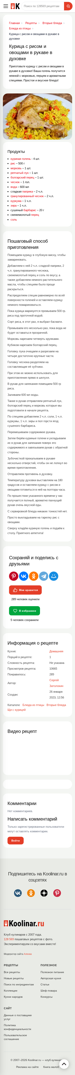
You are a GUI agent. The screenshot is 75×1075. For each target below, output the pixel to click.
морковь (16, 168)
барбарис (29, 210)
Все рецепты (12, 972)
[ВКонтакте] (23, 576)
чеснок (15, 182)
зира (14, 205)
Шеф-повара (49, 990)
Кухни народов (13, 996)
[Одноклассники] (33, 576)
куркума (16, 200)
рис (13, 163)
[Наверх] (64, 1064)
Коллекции (10, 990)
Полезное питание (52, 972)
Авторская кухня (51, 978)
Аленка (28, 954)
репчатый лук (20, 172)
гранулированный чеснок (27, 196)
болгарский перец (22, 177)
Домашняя (56, 651)
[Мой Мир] (53, 576)
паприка (27, 191)
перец (35, 214)
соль (14, 219)
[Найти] (68, 6)
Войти (15, 840)
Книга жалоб (51, 1066)
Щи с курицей (17, 709)
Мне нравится (28, 590)
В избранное (27, 610)
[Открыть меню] (5, 6)
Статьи (45, 984)
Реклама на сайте (27, 1066)
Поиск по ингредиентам (19, 984)
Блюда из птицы (33, 705)
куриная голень (21, 158)
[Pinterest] (13, 576)
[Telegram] (43, 576)
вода (14, 186)
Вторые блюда (56, 705)
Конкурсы (46, 996)
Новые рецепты (14, 978)
